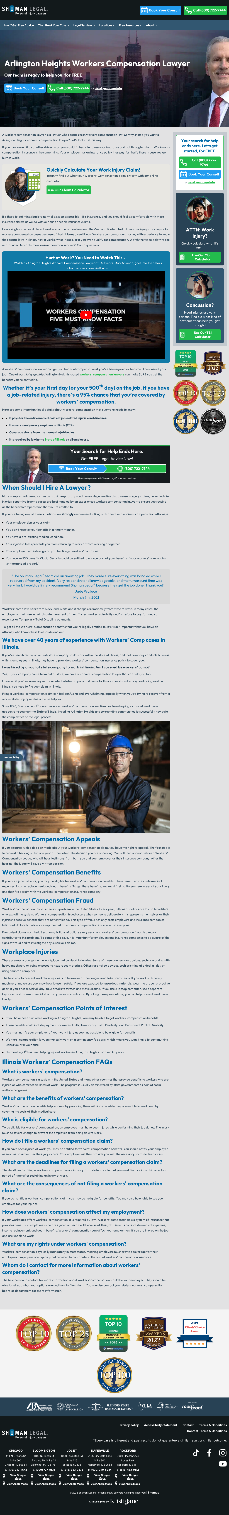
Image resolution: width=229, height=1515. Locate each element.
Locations (105, 25)
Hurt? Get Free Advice (19, 25)
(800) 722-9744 (137, 468)
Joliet (72, 1450)
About (150, 25)
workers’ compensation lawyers (102, 374)
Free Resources (129, 25)
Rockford (128, 1450)
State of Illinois (55, 439)
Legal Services (82, 25)
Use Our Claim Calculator (68, 190)
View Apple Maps (17, 1483)
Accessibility (12, 757)
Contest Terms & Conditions (207, 1431)
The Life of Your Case (52, 25)
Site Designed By (99, 1501)
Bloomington (44, 1450)
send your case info (108, 88)
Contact (188, 1425)
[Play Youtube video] (86, 315)
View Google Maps (18, 1476)
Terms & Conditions (213, 1425)
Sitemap (153, 1492)
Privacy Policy (129, 1425)
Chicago (16, 1450)
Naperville (100, 1450)
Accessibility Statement (160, 1425)
